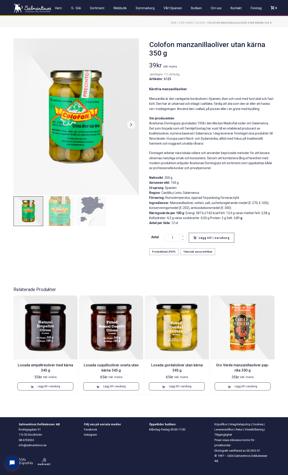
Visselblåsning (254, 429)
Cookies (257, 424)
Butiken (196, 8)
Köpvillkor (220, 424)
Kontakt (236, 8)
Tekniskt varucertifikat (197, 251)
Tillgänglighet (223, 434)
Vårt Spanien (173, 8)
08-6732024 (26, 440)
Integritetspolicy (240, 424)
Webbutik (120, 8)
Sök (78, 8)
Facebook (90, 429)
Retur (239, 429)
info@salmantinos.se (32, 445)
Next (131, 125)
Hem (58, 8)
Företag (256, 8)
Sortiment (97, 8)
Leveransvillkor (224, 429)
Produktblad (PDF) (164, 251)
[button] (45, 386)
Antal (155, 237)
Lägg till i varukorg (214, 238)
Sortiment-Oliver (192, 23)
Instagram (90, 434)
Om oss (216, 8)
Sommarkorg (145, 8)
